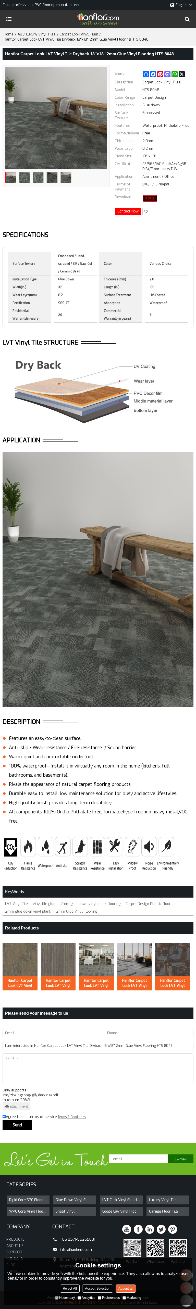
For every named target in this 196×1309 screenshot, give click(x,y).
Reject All (70, 1288)
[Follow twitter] (161, 1229)
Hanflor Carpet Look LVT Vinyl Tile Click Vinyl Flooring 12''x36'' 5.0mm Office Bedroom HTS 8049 (134, 983)
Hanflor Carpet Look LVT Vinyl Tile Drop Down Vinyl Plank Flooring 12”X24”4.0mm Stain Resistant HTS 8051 (58, 983)
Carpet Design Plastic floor (148, 903)
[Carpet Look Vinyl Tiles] (150, 198)
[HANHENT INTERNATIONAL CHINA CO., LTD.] (98, 19)
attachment (19, 1106)
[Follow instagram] (172, 1229)
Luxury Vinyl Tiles (41, 34)
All (20, 34)
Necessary (67, 1298)
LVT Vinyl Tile (16, 903)
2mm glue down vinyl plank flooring (90, 903)
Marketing (134, 1298)
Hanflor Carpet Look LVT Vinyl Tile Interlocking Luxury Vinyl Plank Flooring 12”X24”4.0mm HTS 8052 (20, 983)
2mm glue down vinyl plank (28, 911)
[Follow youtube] (126, 1229)
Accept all (125, 1288)
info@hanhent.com (76, 1249)
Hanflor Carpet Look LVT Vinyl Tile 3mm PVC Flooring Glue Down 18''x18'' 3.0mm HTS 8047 (172, 983)
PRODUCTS (15, 1239)
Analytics (88, 1298)
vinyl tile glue (44, 903)
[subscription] (180, 1158)
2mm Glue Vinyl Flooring (76, 911)
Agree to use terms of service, (46, 1116)
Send (17, 1125)
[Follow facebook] (138, 1229)
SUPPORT (14, 1252)
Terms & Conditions (72, 1117)
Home (9, 34)
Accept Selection (97, 1288)
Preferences (111, 1298)
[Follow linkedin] (149, 1229)
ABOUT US (14, 1245)
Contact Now (128, 211)
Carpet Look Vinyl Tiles (79, 34)
